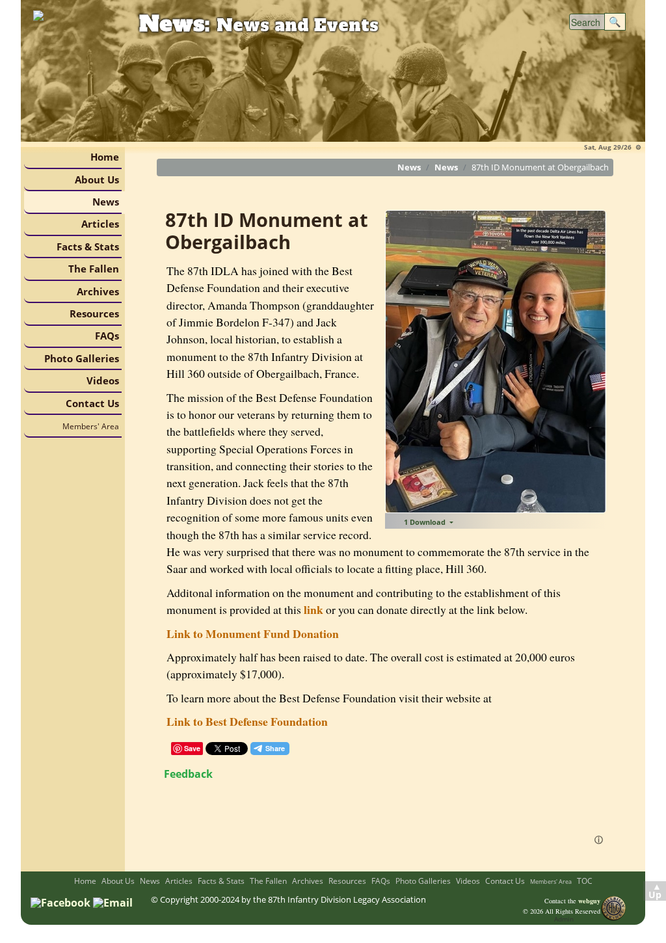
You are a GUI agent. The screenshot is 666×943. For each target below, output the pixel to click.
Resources (94, 313)
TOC (585, 881)
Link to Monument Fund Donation (252, 633)
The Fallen (93, 268)
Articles (100, 223)
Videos (103, 380)
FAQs (107, 335)
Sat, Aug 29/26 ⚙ (612, 147)
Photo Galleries (81, 358)
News (105, 201)
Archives (98, 291)
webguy (589, 900)
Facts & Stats (88, 246)
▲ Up (654, 891)
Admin (564, 918)
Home (104, 156)
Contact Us (92, 403)
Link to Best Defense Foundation (247, 721)
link (313, 609)
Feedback (188, 774)
